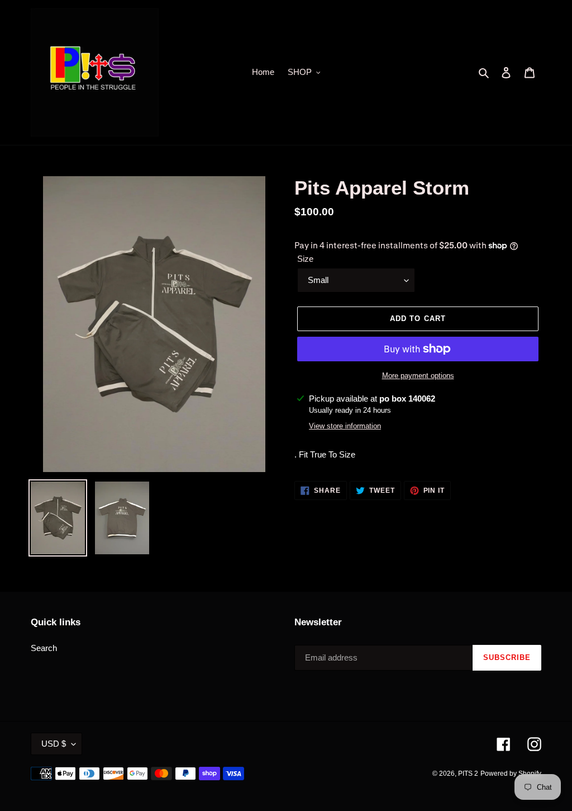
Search (44, 648)
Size (305, 258)
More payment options (418, 375)
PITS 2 (468, 773)
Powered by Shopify (510, 773)
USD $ (53, 743)
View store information (345, 426)
